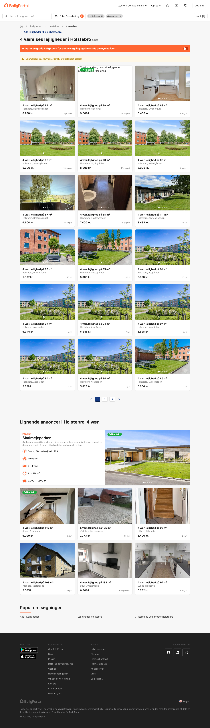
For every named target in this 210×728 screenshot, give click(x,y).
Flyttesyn (95, 654)
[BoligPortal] (16, 5)
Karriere (52, 683)
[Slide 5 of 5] (51, 98)
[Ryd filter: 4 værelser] (120, 16)
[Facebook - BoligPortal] (168, 652)
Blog (50, 654)
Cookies (52, 668)
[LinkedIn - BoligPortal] (177, 652)
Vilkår (93, 673)
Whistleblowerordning (59, 678)
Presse (51, 659)
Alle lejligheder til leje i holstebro (43, 31)
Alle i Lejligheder (29, 616)
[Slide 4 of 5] (49, 98)
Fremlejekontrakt (99, 659)
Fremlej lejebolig (99, 664)
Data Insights (54, 693)
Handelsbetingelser (58, 673)
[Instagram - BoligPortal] (186, 652)
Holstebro (54, 26)
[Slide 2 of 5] (45, 98)
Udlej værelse (98, 649)
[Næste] (119, 399)
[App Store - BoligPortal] (28, 656)
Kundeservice (98, 668)
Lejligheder (35, 26)
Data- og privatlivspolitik (60, 664)
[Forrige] (91, 399)
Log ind (199, 5)
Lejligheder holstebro (89, 616)
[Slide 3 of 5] (47, 98)
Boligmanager (55, 688)
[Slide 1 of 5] (44, 98)
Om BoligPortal (55, 649)
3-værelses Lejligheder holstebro (154, 616)
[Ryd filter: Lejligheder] (102, 16)
